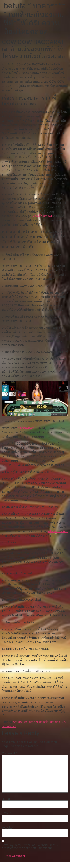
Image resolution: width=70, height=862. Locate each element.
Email (6, 813)
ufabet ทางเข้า (58, 531)
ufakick (55, 722)
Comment (9, 753)
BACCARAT (26, 428)
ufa (25, 722)
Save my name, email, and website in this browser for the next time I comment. (30, 846)
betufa (17, 722)
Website (7, 827)
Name (7, 798)
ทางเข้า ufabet (42, 216)
